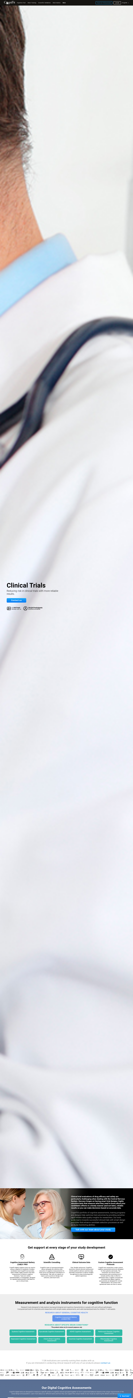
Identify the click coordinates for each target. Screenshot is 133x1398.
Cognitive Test (21, 2)
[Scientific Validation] (66, 1379)
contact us (105, 1363)
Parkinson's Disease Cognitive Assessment (109, 1332)
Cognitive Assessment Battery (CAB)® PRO (66, 1318)
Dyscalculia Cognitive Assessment (51, 1331)
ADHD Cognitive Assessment (80, 1331)
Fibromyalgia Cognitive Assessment (108, 1340)
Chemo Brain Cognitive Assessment (52, 1340)
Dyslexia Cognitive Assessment (23, 1331)
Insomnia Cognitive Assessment (80, 1339)
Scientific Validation (44, 2)
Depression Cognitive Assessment (23, 1339)
